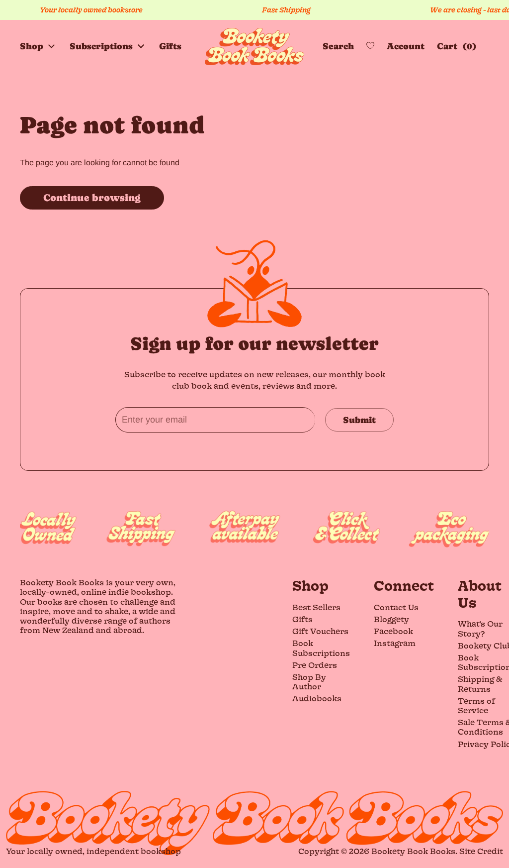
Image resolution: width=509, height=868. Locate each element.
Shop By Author (309, 681)
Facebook (393, 631)
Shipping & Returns (480, 683)
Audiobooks (316, 698)
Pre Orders (314, 664)
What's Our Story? (480, 628)
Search (338, 46)
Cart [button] (454, 46)
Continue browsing (92, 198)
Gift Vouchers (320, 631)
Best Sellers (316, 607)
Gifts (302, 619)
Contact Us (396, 607)
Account (405, 46)
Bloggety (391, 619)
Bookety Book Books (413, 851)
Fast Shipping (275, 9)
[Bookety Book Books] (254, 46)
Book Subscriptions (321, 647)
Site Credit (481, 851)
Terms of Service (476, 705)
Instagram (395, 643)
